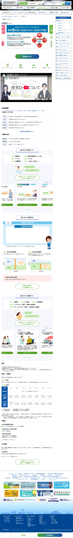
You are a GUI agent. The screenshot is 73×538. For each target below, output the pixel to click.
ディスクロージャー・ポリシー (23, 479)
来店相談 (21, 67)
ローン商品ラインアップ (63, 72)
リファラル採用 (53, 519)
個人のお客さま (23, 3)
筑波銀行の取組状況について (24, 475)
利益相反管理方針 (58, 475)
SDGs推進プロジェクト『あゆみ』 (43, 522)
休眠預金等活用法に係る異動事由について (33, 476)
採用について (61, 2)
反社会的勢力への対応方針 (17, 476)
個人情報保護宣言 (34, 479)
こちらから (14, 144)
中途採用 (52, 518)
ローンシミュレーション (7, 67)
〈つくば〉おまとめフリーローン (64, 64)
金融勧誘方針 (34, 475)
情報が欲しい (18, 522)
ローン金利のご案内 (62, 75)
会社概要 (40, 517)
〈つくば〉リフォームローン (64, 46)
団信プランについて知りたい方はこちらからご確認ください (27, 323)
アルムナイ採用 (53, 520)
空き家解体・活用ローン (63, 55)
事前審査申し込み (27, 56)
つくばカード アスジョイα (64, 70)
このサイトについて (52, 479)
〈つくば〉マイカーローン (64, 43)
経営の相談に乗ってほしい (20, 521)
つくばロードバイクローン (64, 52)
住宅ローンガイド (47, 67)
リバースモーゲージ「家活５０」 (64, 37)
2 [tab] (25, 51)
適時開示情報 (14, 475)
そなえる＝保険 (54, 7)
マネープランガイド (7, 7)
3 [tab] (26, 51)
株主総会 (29, 523)
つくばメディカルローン (63, 58)
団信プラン (61, 27)
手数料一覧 (42, 13)
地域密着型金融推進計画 (40, 473)
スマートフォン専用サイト (68, 3)
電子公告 (11, 473)
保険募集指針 (42, 475)
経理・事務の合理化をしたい (20, 519)
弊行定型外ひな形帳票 (19, 523)
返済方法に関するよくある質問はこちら (27, 286)
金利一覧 (34, 67)
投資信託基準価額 (31, 13)
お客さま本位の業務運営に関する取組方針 (56, 473)
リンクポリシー (43, 479)
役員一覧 (40, 519)
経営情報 (29, 519)
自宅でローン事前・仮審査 (64, 78)
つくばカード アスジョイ (63, 67)
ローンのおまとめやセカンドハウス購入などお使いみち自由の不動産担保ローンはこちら (23, 110)
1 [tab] (23, 51)
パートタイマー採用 (54, 521)
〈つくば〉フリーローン (63, 60)
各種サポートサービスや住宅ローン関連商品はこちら (27, 462)
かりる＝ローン (42, 7)
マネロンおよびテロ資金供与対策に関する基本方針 (58, 478)
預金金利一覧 (7, 13)
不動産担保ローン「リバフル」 (64, 33)
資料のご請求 (54, 13)
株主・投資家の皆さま (53, 2)
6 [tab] (31, 51)
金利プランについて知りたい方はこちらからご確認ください (27, 177)
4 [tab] (28, 51)
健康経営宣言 (7, 478)
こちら (14, 439)
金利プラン (61, 25)
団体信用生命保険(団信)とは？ (27, 131)
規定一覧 (44, 478)
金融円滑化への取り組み (29, 473)
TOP (2, 16)
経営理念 (40, 518)
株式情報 (29, 524)
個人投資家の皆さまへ (31, 518)
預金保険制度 (49, 475)
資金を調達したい (19, 517)
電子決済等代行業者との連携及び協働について (52, 476)
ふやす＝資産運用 (31, 7)
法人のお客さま (32, 3)
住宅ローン (60, 20)
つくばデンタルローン (63, 50)
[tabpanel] (27, 36)
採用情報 (53, 516)
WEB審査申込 (49, 535)
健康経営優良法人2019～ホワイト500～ (20, 478)
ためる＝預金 (19, 7)
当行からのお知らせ (42, 523)
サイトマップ (23, 529)
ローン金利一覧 (19, 13)
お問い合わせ (66, 13)
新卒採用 (52, 517)
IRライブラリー (30, 521)
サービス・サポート (66, 7)
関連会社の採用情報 (54, 523)
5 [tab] (29, 51)
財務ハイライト (30, 520)
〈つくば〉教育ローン (63, 40)
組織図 (40, 520)
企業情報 (45, 2)
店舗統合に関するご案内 (35, 478)
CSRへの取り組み (18, 473)
